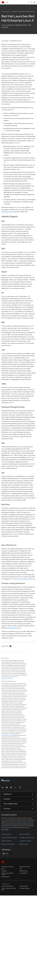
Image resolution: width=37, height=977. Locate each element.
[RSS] (11, 646)
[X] (15, 788)
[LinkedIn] (2, 788)
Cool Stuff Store (24, 873)
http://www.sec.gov (15, 628)
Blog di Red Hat (23, 871)
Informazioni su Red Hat (7, 866)
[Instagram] (20, 788)
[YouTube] (7, 788)
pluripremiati (4, 829)
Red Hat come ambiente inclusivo (7, 873)
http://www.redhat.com (28, 579)
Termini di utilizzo (24, 886)
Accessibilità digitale (25, 888)
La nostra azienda (6, 834)
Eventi (3, 869)
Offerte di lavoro (23, 844)
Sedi (21, 869)
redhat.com (8, 212)
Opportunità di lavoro (25, 866)
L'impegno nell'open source (27, 837)
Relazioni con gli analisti (7, 844)
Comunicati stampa (24, 834)
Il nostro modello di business (9, 837)
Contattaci (4, 871)
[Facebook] (11, 788)
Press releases (5, 11)
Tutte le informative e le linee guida (8, 889)
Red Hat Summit (5, 876)
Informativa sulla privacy (7, 886)
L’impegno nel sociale (25, 841)
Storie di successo (6, 841)
